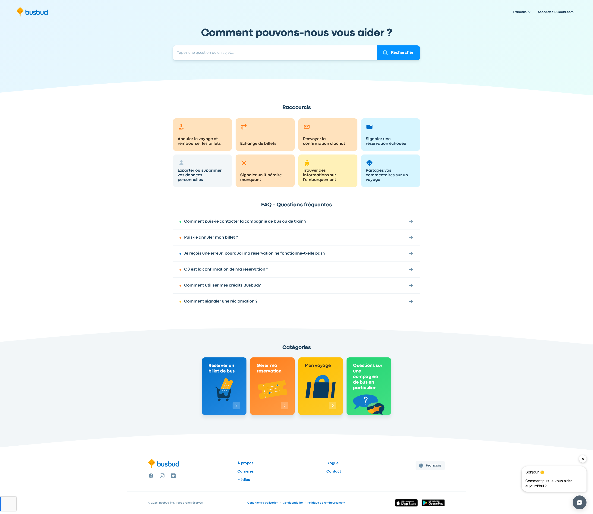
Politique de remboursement (326, 503)
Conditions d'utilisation (262, 503)
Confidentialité (293, 503)
